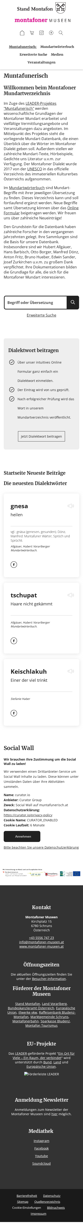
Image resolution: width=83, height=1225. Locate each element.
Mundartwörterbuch (57, 47)
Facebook (41, 1148)
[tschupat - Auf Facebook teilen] (14, 642)
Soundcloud (41, 1163)
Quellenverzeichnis (47, 1202)
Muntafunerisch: (23, 47)
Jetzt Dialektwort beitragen (41, 436)
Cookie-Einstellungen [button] (26, 1208)
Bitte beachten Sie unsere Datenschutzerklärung (41, 847)
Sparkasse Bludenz (55, 1021)
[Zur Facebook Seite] (51, 33)
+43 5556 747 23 (41, 937)
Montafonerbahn (25, 1021)
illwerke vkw (27, 1012)
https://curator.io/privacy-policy (28, 815)
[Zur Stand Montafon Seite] (22, 33)
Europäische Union (41, 1066)
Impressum (38, 1213)
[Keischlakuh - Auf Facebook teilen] (14, 714)
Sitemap (22, 1202)
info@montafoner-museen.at (41, 942)
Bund (47, 1062)
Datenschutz (51, 1196)
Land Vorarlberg (54, 1004)
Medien (57, 54)
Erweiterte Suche (33, 54)
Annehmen (23, 836)
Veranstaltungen (42, 62)
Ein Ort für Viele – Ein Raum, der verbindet (44, 1055)
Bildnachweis (56, 1208)
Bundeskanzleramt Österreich (31, 1008)
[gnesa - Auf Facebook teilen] (14, 566)
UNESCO (34, 168)
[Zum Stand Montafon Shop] (32, 33)
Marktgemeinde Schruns (49, 1017)
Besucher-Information (49, 979)
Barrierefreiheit (27, 1196)
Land (57, 1062)
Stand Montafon (27, 1004)
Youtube (41, 1156)
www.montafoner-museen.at (41, 946)
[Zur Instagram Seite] (41, 33)
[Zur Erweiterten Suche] (61, 33)
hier (54, 1114)
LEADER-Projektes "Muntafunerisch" (30, 106)
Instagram (41, 1141)
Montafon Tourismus (41, 1025)
